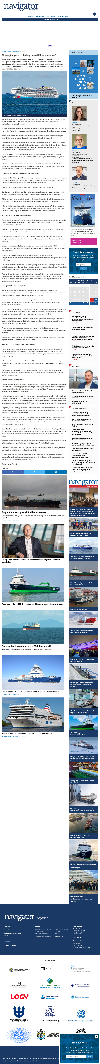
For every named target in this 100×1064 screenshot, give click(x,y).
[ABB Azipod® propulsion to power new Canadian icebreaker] (83, 620)
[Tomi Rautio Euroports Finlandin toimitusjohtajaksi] (83, 379)
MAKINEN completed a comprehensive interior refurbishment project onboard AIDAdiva (81, 899)
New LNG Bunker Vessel (78, 609)
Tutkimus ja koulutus (50, 31)
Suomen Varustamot (76, 157)
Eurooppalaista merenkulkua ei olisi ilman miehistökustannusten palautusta (82, 160)
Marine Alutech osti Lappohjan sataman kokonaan (82, 328)
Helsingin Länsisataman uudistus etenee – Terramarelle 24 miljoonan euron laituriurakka (83, 337)
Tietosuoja (7, 941)
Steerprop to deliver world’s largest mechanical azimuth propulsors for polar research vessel (82, 758)
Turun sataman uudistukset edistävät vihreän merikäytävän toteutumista (82, 356)
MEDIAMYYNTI (77, 937)
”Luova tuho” (76, 130)
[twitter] (34, 472)
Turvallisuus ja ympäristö (50, 28)
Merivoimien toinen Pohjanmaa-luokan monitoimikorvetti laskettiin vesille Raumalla (83, 462)
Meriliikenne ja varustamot (50, 19)
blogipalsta (81, 128)
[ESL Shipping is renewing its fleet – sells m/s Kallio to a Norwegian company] (83, 672)
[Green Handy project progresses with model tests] (83, 770)
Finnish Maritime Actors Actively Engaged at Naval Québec (81, 534)
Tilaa (83, 269)
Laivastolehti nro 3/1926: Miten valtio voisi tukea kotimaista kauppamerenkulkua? (82, 469)
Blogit (50, 37)
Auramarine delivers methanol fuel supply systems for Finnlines (82, 557)
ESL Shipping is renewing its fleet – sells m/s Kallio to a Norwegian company (82, 684)
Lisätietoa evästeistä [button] (30, 1061)
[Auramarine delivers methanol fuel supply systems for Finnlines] (83, 546)
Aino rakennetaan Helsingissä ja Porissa (82, 425)
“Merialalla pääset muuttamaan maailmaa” (82, 96)
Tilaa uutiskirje (63, 16)
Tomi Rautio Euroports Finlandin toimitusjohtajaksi (82, 391)
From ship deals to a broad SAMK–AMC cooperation (82, 660)
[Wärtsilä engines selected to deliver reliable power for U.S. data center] (83, 795)
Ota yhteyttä (51, 16)
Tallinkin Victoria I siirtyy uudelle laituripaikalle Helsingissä (83, 346)
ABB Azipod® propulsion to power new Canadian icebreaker (81, 631)
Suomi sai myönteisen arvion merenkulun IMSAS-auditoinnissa (83, 444)
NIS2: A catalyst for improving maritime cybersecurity (80, 836)
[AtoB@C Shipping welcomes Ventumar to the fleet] (83, 723)
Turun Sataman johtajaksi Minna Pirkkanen (82, 397)
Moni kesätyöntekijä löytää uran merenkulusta (82, 449)
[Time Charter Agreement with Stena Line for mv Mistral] (83, 571)
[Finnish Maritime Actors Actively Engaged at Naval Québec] (83, 524)
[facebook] (13, 472)
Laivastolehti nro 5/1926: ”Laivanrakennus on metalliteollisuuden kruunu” (81, 455)
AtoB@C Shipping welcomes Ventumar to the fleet (80, 734)
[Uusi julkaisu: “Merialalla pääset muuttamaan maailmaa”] (83, 74)
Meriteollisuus (50, 22)
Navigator (30, 16)
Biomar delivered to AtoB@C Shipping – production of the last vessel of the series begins (83, 866)
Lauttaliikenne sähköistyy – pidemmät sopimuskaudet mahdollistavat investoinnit (81, 413)
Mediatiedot (40, 16)
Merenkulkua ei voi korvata (80, 189)
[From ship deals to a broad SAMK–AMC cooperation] (83, 646)
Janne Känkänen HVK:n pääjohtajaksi (79, 402)
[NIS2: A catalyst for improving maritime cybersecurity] (83, 823)
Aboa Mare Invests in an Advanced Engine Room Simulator (82, 712)
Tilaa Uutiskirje (10, 945)
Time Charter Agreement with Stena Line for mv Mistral (82, 584)
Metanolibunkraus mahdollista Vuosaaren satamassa (82, 439)
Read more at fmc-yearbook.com (78, 241)
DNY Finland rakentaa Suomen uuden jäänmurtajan (81, 420)
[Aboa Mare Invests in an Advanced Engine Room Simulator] (83, 699)
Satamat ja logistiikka (50, 25)
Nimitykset (50, 34)
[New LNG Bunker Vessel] (83, 597)
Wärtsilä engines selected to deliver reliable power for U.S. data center (82, 810)
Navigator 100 (50, 40)
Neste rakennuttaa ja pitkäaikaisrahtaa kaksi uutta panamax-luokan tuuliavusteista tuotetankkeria (82, 318)
